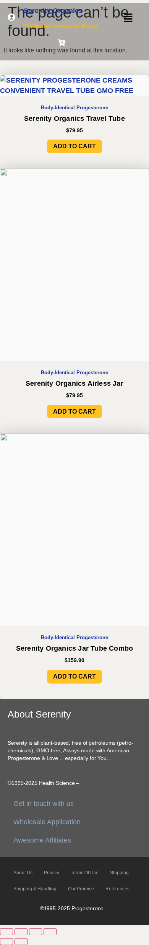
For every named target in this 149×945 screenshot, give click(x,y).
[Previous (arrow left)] (6, 941)
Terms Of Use (85, 872)
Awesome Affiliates (42, 840)
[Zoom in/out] (6, 931)
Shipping (119, 872)
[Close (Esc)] (50, 931)
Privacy (51, 872)
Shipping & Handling (35, 888)
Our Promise (81, 888)
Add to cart (74, 146)
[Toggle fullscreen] (21, 931)
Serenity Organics (53, 11)
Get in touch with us (43, 803)
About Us (22, 872)
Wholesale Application (47, 822)
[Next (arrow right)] (21, 941)
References (117, 888)
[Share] (35, 931)
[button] (128, 18)
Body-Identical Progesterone (74, 107)
